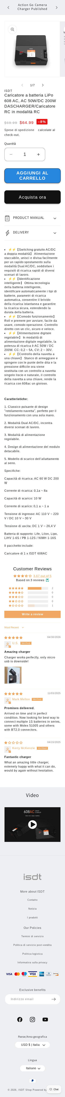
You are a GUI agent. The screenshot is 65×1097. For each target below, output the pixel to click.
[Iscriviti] (53, 999)
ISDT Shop (25, 1090)
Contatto (32, 900)
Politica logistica (32, 953)
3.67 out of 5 (42, 576)
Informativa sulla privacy (32, 962)
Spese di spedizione (19, 130)
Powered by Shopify (45, 1090)
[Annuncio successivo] (57, 8)
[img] (13, 637)
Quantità (10, 143)
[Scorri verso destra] (43, 85)
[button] (32, 218)
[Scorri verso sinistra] (22, 85)
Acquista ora (32, 197)
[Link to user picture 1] (13, 675)
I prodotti (32, 917)
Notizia (32, 908)
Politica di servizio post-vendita (32, 945)
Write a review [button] (32, 614)
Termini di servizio (32, 936)
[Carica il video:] (32, 824)
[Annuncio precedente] (8, 8)
